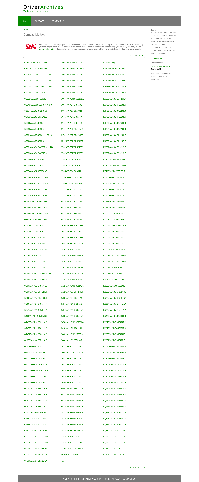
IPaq (62, 461)
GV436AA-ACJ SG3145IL (71, 328)
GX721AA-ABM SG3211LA (72, 425)
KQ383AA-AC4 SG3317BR (114, 443)
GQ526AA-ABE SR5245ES (72, 165)
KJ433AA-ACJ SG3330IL (114, 274)
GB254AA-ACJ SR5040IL (35, 93)
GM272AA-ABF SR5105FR (35, 358)
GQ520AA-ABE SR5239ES (72, 153)
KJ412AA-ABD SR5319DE (114, 268)
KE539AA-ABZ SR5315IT (114, 201)
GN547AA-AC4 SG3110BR (35, 418)
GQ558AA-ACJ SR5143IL (71, 183)
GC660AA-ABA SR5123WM (36, 177)
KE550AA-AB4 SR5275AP (114, 207)
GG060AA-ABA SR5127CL (35, 256)
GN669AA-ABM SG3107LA (72, 93)
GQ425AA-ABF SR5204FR (72, 141)
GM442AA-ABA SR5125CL (35, 406)
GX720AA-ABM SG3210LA (72, 418)
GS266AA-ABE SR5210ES (72, 225)
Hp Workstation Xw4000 (71, 455)
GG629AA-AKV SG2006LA (35, 280)
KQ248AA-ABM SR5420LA (114, 364)
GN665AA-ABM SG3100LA (72, 69)
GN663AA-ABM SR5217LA (35, 461)
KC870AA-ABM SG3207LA (114, 141)
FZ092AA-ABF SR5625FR (35, 63)
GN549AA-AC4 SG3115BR (35, 425)
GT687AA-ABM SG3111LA (72, 256)
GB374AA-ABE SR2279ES (35, 111)
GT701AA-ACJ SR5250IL (71, 262)
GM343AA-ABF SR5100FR (35, 382)
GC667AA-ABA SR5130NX (35, 195)
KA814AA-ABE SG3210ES (114, 69)
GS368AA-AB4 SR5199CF (72, 250)
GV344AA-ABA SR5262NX (72, 304)
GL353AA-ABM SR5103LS (35, 340)
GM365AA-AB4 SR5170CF (35, 388)
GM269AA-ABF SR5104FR (35, 352)
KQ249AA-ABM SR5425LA (114, 370)
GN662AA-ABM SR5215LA (35, 455)
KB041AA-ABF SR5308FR (114, 87)
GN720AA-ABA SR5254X (71, 123)
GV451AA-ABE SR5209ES (72, 346)
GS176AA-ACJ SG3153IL (71, 201)
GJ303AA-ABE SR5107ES (35, 316)
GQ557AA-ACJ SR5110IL (71, 177)
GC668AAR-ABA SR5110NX (36, 213)
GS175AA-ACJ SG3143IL (71, 195)
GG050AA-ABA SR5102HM (36, 250)
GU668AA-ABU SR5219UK (72, 274)
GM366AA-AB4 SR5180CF (35, 394)
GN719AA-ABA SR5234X (71, 117)
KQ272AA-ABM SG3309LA (114, 394)
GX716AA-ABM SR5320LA (72, 406)
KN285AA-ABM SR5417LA (114, 310)
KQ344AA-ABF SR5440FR (114, 418)
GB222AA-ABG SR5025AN (35, 69)
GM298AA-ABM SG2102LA (36, 370)
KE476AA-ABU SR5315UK (114, 165)
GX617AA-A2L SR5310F (71, 358)
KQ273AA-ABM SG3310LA (114, 400)
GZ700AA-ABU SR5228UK (72, 449)
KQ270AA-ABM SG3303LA (114, 388)
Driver (43, 7)
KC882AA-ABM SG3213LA (114, 153)
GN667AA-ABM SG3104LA (72, 81)
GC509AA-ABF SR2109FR (35, 165)
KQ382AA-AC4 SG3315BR (114, 437)
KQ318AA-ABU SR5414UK (114, 412)
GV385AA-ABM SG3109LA (72, 322)
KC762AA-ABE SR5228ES (114, 117)
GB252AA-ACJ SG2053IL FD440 (38, 87)
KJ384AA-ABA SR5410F (113, 243)
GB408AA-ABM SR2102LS (35, 117)
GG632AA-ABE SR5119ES (35, 286)
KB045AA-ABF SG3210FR (114, 93)
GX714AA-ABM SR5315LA (72, 394)
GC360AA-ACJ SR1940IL (35, 141)
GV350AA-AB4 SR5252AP (72, 316)
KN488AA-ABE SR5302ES (114, 316)
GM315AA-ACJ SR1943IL (35, 376)
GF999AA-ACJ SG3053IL (35, 231)
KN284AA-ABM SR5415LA (114, 304)
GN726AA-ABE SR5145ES (72, 129)
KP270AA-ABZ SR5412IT (114, 334)
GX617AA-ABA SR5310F (71, 364)
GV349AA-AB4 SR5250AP (72, 310)
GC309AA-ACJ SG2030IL (35, 123)
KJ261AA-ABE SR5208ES (114, 213)
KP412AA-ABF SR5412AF (114, 358)
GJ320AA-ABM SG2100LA (35, 322)
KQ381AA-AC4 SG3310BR (114, 431)
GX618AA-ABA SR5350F (71, 376)
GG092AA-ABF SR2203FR (35, 262)
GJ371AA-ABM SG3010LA (35, 334)
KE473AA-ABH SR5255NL (114, 159)
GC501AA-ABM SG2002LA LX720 (38, 147)
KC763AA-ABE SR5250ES (114, 123)
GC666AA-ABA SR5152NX (35, 189)
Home (25, 21)
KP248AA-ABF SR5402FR (114, 328)
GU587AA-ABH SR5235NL (72, 268)
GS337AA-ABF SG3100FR (72, 231)
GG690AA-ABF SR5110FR (35, 304)
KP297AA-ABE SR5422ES (114, 352)
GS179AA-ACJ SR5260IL (71, 213)
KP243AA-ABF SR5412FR (114, 322)
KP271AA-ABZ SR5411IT (114, 340)
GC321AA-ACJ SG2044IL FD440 (38, 135)
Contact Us (58, 21)
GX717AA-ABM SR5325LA (72, 412)
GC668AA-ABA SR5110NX (35, 207)
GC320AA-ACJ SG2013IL (35, 129)
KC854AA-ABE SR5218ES (114, 129)
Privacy (116, 479)
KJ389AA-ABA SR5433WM (114, 256)
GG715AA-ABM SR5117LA (35, 310)
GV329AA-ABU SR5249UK (72, 292)
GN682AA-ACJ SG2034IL (71, 111)
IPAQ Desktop (109, 63)
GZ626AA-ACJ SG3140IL (71, 443)
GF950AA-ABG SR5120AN (35, 219)
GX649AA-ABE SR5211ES (72, 388)
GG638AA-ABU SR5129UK (35, 292)
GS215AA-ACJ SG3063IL (71, 219)
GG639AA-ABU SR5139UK (35, 298)
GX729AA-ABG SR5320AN (72, 431)
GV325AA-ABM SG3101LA (72, 280)
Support (40, 21)
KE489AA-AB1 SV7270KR (114, 171)
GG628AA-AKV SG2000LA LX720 (38, 274)
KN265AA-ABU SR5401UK (114, 298)
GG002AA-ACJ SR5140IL (35, 238)
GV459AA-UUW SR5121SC (72, 352)
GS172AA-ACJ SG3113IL (71, 189)
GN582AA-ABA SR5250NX (35, 449)
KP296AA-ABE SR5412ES (114, 346)
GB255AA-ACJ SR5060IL (35, 99)
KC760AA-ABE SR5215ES (114, 111)
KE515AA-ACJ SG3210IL (114, 177)
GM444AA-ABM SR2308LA (36, 412)
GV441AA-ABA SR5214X (71, 340)
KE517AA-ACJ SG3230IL (114, 183)
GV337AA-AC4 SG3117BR (72, 298)
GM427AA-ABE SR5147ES (35, 400)
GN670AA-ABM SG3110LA (72, 99)
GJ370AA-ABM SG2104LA (35, 328)
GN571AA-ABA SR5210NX (35, 431)
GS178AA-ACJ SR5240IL (71, 207)
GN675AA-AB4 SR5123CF (72, 105)
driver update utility (47, 49)
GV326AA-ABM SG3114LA (72, 286)
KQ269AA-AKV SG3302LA (114, 382)
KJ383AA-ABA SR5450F (113, 238)
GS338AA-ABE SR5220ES (72, 238)
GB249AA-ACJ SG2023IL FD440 (38, 75)
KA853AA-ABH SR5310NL (114, 81)
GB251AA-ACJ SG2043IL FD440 (38, 81)
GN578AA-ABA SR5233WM (36, 443)
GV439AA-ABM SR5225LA (72, 334)
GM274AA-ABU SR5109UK (36, 364)
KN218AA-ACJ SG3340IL (114, 280)
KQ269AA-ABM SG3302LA (114, 376)
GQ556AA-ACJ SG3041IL (72, 171)
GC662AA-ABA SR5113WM (36, 183)
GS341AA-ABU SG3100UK (72, 243)
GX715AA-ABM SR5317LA (72, 400)
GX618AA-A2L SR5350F (71, 370)
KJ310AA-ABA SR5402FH (114, 219)
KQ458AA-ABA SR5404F (114, 455)
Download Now (156, 58)
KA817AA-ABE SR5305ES (114, 75)
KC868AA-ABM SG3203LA (114, 135)
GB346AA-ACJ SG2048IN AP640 (38, 105)
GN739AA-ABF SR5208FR (72, 135)
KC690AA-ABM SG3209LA (114, 99)
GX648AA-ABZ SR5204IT (71, 382)
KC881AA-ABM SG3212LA (114, 147)
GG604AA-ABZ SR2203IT (35, 268)
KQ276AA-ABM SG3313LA (114, 406)
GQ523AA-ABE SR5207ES (72, 159)
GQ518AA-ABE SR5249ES (72, 147)
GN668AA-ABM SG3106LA (72, 87)
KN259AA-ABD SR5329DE (114, 292)
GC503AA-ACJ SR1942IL (35, 159)
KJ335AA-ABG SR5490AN (114, 225)
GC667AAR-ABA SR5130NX (36, 201)
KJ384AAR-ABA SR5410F (114, 250)
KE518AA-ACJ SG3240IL (114, 189)
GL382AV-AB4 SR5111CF (35, 346)
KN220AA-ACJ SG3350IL (114, 286)
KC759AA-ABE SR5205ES (114, 105)
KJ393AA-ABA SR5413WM (114, 262)
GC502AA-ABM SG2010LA (35, 153)
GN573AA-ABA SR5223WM (36, 437)
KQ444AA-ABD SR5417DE (114, 449)
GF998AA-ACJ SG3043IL (35, 225)
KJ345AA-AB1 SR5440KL (114, 231)
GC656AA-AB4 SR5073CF (35, 171)
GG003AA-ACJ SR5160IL (35, 243)
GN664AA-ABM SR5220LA (72, 63)
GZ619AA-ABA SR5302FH (72, 437)
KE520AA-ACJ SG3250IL (114, 195)
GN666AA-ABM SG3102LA (72, 75)
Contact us (129, 479)
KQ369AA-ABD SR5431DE (114, 425)
